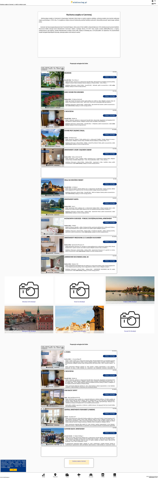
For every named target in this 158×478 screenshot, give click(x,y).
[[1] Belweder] (52, 80)
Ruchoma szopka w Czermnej (79, 461)
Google (23, 460)
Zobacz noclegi (110, 77)
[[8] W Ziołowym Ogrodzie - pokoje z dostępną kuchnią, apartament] (52, 226)
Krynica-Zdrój (45, 353)
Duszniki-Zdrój (45, 74)
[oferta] (51, 88)
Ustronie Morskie (46, 430)
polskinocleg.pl (79, 2)
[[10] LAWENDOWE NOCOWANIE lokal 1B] (52, 264)
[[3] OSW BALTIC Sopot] (52, 398)
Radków (44, 132)
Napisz (156, 477)
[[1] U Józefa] (52, 360)
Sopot (43, 392)
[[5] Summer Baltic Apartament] (52, 436)
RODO (8, 467)
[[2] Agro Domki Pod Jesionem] (52, 100)
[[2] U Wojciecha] (52, 379)
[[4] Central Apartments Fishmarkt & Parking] (52, 417)
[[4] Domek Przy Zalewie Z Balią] (52, 138)
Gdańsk (43, 411)
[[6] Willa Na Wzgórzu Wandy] (52, 188)
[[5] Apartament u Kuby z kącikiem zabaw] (52, 157)
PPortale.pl (7, 477)
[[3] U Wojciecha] (52, 119)
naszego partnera (82, 86)
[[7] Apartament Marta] (52, 207)
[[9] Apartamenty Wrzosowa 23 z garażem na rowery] (52, 245)
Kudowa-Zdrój (45, 93)
